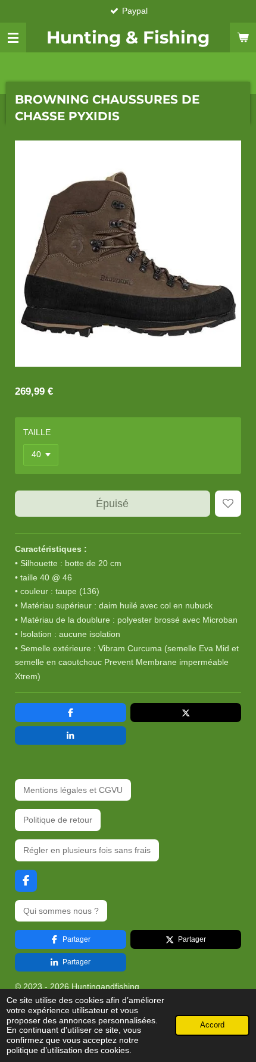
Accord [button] (212, 1025)
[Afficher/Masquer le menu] (13, 37)
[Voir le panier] (243, 37)
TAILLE (37, 432)
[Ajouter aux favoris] (228, 504)
